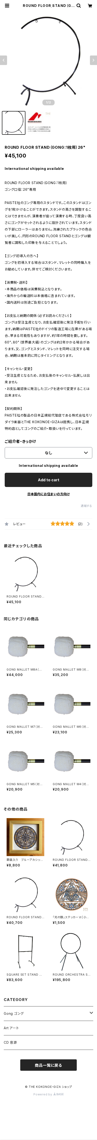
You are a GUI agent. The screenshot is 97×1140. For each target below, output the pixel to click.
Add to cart (48, 479)
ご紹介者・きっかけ (20, 441)
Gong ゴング (14, 1013)
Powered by (43, 1094)
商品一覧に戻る (48, 1065)
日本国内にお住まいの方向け (48, 494)
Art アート (11, 1028)
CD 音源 (10, 1042)
